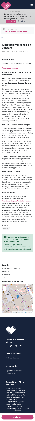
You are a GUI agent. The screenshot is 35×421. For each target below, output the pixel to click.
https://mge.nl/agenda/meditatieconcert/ (15, 201)
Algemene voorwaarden (14, 371)
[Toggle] (31, 4)
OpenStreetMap (22, 312)
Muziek (6, 228)
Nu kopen (17, 417)
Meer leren (22, 21)
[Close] (30, 17)
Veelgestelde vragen (13, 358)
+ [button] (4, 287)
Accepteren (11, 21)
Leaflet (14, 312)
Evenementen (12, 29)
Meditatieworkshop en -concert (16, 31)
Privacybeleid (10, 374)
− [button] (4, 290)
